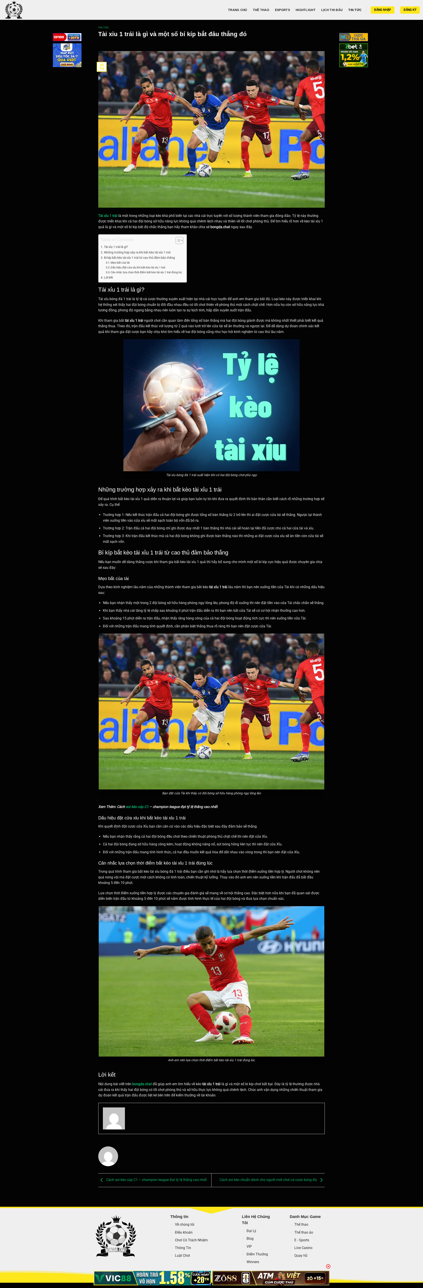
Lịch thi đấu (332, 10)
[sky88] (67, 56)
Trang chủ (237, 10)
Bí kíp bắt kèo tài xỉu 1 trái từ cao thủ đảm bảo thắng (139, 258)
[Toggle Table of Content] (177, 240)
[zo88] (271, 1278)
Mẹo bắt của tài (120, 262)
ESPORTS (282, 10)
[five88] (353, 38)
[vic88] (152, 1278)
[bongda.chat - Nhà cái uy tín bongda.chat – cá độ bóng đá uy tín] (25, 10)
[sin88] (67, 38)
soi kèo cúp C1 (137, 807)
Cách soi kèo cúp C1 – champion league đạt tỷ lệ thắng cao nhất (156, 1180)
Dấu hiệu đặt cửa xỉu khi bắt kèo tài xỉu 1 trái (138, 267)
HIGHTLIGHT (305, 10)
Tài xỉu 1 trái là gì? (116, 247)
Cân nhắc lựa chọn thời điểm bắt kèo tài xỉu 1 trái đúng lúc (146, 272)
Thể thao (261, 10)
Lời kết (108, 277)
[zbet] (353, 56)
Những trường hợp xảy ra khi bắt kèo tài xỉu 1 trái (137, 252)
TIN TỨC (355, 10)
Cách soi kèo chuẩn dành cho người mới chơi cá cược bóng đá (269, 1180)
